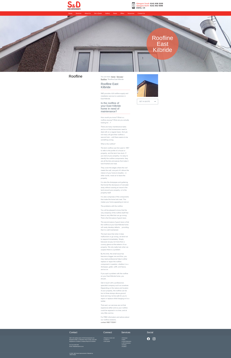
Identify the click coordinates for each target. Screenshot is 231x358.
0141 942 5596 (156, 6)
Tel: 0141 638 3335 (74, 344)
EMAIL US (140, 8)
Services (78, 13)
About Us (88, 13)
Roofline (75, 76)
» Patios (123, 339)
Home (70, 13)
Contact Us (141, 13)
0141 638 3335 (156, 3)
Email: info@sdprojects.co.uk (76, 346)
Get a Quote (98, 13)
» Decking (123, 344)
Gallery (107, 13)
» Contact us (106, 339)
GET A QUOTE (144, 101)
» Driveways (124, 338)
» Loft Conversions (126, 343)
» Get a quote (106, 341)
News (115, 13)
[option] (115, 44)
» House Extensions (126, 341)
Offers (122, 13)
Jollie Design (72, 354)
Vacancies (131, 13)
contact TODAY (108, 322)
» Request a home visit (109, 338)
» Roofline (123, 346)
